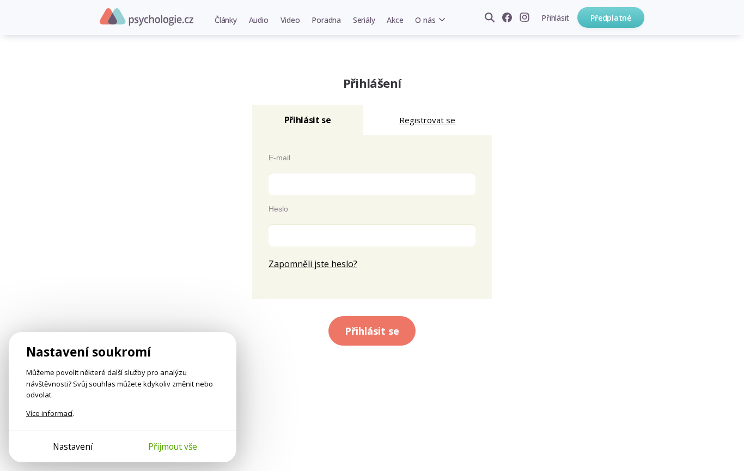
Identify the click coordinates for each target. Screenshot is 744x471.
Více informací (49, 413)
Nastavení (73, 446)
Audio (259, 20)
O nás (425, 20)
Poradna (326, 20)
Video (290, 20)
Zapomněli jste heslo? (313, 264)
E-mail (279, 157)
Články (226, 20)
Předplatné (610, 18)
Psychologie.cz (146, 17)
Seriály (364, 20)
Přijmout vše (172, 446)
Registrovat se (427, 119)
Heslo (278, 208)
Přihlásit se (372, 330)
